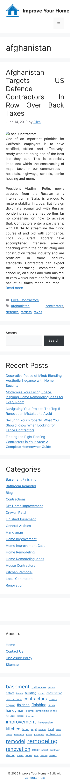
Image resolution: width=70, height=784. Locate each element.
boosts (19, 693)
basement (18, 687)
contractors (54, 306)
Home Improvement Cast (25, 546)
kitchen (13, 728)
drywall (10, 705)
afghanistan (20, 306)
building (31, 693)
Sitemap (12, 665)
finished (23, 705)
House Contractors (20, 565)
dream (53, 699)
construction (54, 693)
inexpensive (45, 722)
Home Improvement (21, 539)
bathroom (39, 687)
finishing (39, 704)
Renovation (14, 585)
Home (10, 645)
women (43, 755)
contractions (14, 699)
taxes (38, 312)
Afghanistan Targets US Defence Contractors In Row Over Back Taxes (35, 92)
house (10, 716)
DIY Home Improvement (24, 506)
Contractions (16, 499)
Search (11, 333)
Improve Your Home (46, 11)
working (53, 755)
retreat (44, 750)
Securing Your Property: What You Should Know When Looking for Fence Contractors (32, 425)
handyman (15, 710)
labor (25, 729)
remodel (15, 741)
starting (10, 755)
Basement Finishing (21, 479)
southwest (55, 750)
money (9, 734)
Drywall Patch (16, 512)
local (51, 729)
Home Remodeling (20, 552)
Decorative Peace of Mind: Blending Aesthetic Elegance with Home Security (34, 381)
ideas (20, 716)
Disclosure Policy (19, 658)
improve (30, 716)
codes (41, 693)
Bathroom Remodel (21, 486)
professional (53, 734)
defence (12, 312)
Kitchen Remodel (19, 572)
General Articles (18, 526)
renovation (18, 749)
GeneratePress (35, 778)
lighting (42, 729)
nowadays (19, 734)
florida (51, 705)
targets (26, 312)
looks (58, 729)
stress (20, 755)
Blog (9, 493)
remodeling (42, 741)
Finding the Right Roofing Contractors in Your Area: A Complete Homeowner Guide (28, 442)
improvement (21, 722)
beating (51, 687)
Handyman (14, 532)
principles (39, 734)
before (10, 693)
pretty (29, 734)
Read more (14, 288)
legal (34, 729)
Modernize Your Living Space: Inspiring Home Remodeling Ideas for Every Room (34, 397)
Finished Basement (21, 519)
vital (36, 755)
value (28, 755)
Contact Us (14, 651)
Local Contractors (25, 300)
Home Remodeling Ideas (25, 559)
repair (35, 749)
